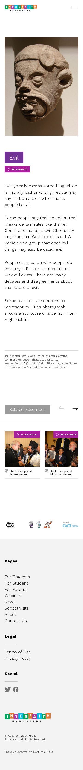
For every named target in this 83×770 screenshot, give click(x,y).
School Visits (17, 608)
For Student (16, 583)
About (10, 614)
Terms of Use (18, 651)
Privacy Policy (18, 658)
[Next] (74, 408)
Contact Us (16, 620)
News (10, 601)
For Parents (16, 589)
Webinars (13, 595)
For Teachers (17, 576)
